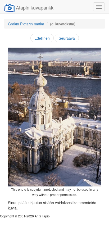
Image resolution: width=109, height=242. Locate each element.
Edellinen (42, 38)
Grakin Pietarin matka (26, 23)
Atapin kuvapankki (35, 7)
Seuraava (67, 38)
